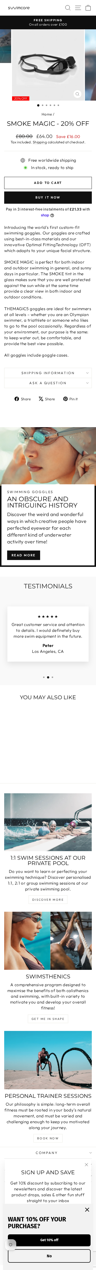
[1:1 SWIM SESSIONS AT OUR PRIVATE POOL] (48, 822)
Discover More (48, 899)
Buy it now (48, 197)
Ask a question (47, 383)
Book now (48, 1138)
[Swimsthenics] (48, 941)
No (49, 1256)
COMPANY (47, 1153)
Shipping (40, 142)
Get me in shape (48, 1019)
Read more (24, 555)
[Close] (87, 1210)
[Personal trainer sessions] (48, 1060)
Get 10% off (49, 1240)
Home (47, 114)
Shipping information (48, 373)
